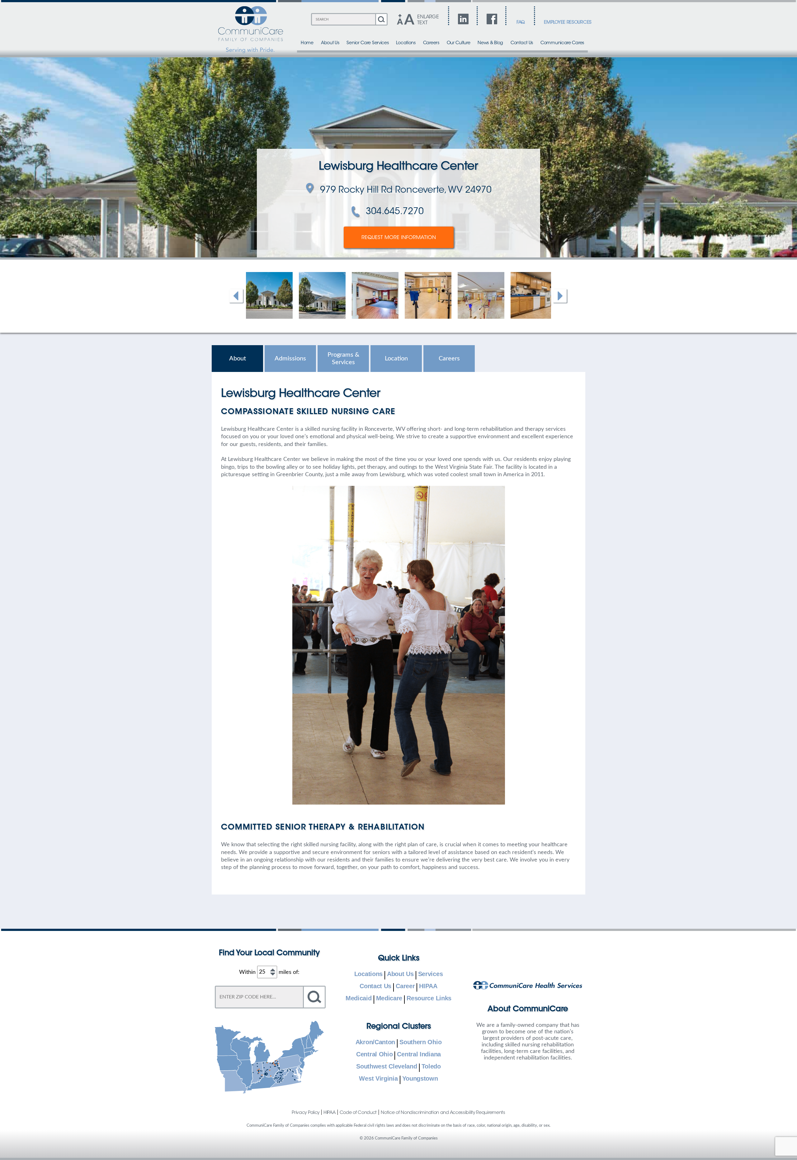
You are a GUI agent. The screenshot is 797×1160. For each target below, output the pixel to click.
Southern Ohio (420, 1042)
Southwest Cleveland (386, 1067)
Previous (236, 296)
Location (396, 358)
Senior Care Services (368, 43)
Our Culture (458, 43)
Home (307, 43)
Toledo (431, 1067)
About (237, 358)
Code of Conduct (358, 1113)
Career (405, 986)
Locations (405, 43)
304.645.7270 (395, 212)
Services (430, 974)
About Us (330, 43)
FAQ (520, 22)
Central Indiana (419, 1054)
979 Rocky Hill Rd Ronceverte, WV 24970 (406, 190)
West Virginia (378, 1079)
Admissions (290, 358)
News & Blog (490, 43)
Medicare (389, 998)
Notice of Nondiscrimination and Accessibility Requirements (443, 1113)
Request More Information (398, 237)
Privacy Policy (305, 1113)
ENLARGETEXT (428, 20)
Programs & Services (343, 358)
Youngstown (420, 1079)
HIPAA (428, 986)
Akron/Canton (375, 1042)
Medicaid (359, 998)
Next (560, 296)
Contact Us (522, 43)
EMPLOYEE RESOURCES (568, 22)
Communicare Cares (562, 43)
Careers (431, 43)
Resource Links (429, 998)
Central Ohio (374, 1054)
